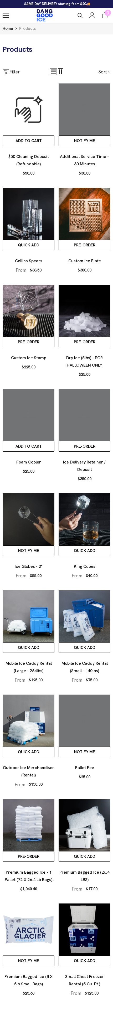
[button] (53, 71)
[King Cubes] (84, 519)
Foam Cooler (28, 462)
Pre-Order (84, 245)
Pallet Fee (84, 767)
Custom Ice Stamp (28, 357)
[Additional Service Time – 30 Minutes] (84, 109)
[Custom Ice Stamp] (28, 311)
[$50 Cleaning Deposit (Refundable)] (28, 109)
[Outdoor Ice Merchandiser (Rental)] (28, 721)
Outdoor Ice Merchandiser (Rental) (28, 771)
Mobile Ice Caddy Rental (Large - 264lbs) (29, 667)
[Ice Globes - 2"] (28, 519)
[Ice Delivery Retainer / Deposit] (84, 415)
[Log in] (92, 15)
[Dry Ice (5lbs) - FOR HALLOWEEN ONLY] (84, 311)
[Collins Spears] (28, 214)
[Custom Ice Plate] (84, 214)
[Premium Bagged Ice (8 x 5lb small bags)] (28, 929)
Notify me (84, 140)
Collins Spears (28, 261)
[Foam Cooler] (28, 415)
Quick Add (28, 245)
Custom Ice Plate (84, 261)
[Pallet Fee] (84, 721)
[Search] (80, 15)
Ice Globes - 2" (29, 566)
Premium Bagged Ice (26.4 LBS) (84, 875)
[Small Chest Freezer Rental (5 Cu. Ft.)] (84, 929)
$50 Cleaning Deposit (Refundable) (28, 160)
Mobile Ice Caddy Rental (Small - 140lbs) (84, 667)
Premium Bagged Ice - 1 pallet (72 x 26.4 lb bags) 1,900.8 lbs (28, 876)
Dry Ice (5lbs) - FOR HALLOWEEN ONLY (84, 361)
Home (8, 28)
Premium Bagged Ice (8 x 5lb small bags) (28, 980)
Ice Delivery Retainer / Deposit (84, 465)
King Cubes (84, 566)
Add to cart (29, 140)
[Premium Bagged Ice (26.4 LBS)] (84, 825)
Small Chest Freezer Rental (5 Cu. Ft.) (84, 980)
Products (27, 28)
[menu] (6, 15)
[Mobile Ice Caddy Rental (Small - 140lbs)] (84, 616)
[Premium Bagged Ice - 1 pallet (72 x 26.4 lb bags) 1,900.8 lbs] (28, 825)
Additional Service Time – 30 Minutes (84, 160)
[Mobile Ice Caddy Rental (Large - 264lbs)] (28, 616)
